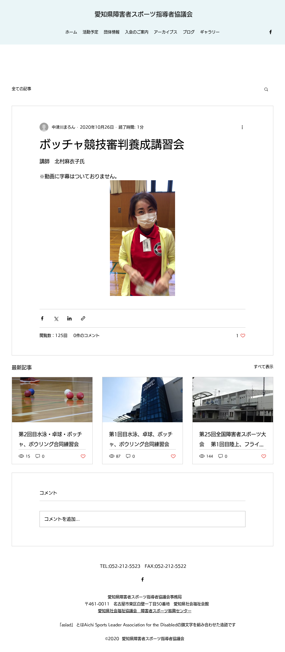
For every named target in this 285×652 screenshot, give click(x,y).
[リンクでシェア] (83, 318)
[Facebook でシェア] (42, 318)
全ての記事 (21, 89)
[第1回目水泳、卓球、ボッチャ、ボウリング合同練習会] (142, 399)
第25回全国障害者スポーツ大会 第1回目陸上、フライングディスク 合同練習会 (232, 440)
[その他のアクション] (242, 127)
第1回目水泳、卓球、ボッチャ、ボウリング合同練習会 (141, 439)
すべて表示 (263, 367)
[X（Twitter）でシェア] (55, 318)
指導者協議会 (174, 14)
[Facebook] (270, 32)
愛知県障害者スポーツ (125, 14)
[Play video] (142, 238)
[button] (266, 89)
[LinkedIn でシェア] (69, 318)
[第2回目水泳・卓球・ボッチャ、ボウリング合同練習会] (52, 399)
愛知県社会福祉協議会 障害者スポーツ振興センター (144, 611)
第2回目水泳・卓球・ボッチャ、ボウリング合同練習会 (50, 439)
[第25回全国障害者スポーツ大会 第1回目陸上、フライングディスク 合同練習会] (233, 399)
